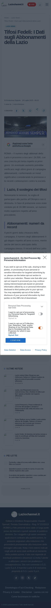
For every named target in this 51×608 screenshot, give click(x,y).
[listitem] (25, 307)
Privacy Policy (41, 350)
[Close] (45, 258)
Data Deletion (10, 350)
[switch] (40, 314)
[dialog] (25, 304)
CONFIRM (15, 340)
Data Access (25, 350)
